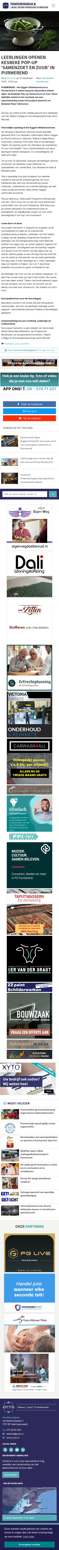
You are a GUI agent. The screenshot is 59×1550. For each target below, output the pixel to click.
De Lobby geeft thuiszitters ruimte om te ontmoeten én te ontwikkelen (38, 1167)
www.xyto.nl (12, 1437)
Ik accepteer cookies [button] (29, 1544)
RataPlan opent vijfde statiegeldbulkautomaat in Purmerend (34, 1154)
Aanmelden (10, 1474)
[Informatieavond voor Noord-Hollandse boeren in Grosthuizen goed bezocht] (10, 1210)
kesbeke (25, 343)
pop (17, 343)
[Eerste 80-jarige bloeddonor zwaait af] (10, 1183)
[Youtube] (17, 1450)
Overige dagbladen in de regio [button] (19, 1517)
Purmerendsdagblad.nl (23, 4)
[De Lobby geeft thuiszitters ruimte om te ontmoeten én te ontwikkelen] (10, 1169)
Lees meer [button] (28, 1536)
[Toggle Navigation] (53, 5)
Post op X (31, 411)
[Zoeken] (53, 494)
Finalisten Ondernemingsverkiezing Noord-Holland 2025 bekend (37, 478)
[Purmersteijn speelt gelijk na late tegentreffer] (10, 1128)
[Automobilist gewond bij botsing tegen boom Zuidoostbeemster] (10, 1114)
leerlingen (9, 343)
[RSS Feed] (23, 1450)
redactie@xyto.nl (14, 1433)
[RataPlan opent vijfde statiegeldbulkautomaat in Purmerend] (10, 1155)
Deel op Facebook (31, 404)
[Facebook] (5, 1450)
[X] (11, 1450)
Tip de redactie (32, 418)
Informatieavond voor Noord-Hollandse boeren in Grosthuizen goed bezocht (38, 1209)
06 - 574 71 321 (41, 388)
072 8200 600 (13, 1429)
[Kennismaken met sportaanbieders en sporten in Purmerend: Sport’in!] (10, 1141)
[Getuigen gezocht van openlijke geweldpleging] (10, 1197)
